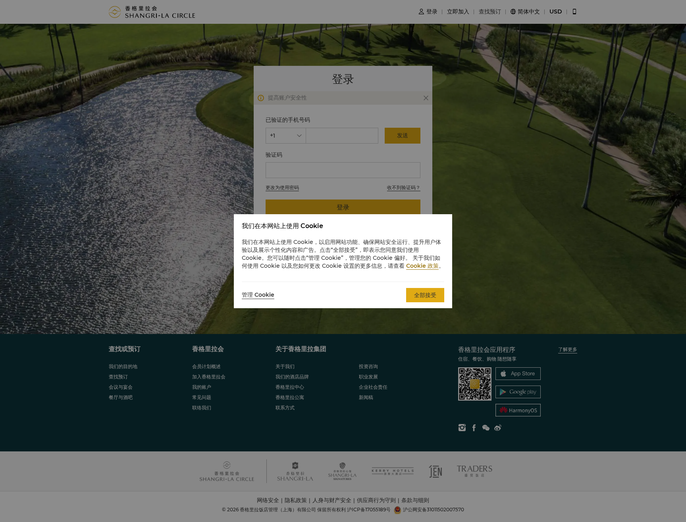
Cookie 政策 (422, 265)
